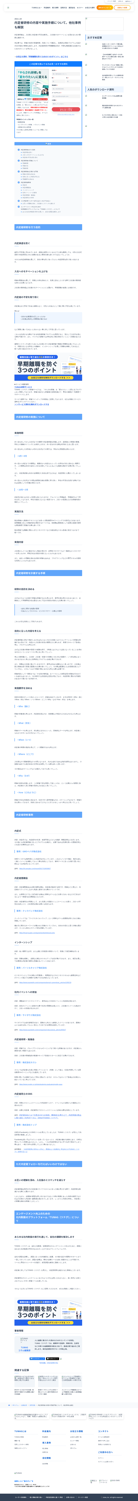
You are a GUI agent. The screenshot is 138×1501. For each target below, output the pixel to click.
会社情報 (45, 1463)
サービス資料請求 (103, 1437)
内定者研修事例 (26, 182)
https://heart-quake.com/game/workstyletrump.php (37, 933)
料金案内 (47, 7)
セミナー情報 (74, 1441)
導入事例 (55, 7)
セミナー (80, 7)
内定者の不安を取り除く (30, 157)
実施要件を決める (28, 179)
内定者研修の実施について (29, 160)
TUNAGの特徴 (19, 1437)
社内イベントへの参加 (30, 192)
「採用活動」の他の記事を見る (48, 1363)
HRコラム (15, 1405)
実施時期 (25, 163)
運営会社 (72, 7)
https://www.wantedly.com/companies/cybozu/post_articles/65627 (42, 1030)
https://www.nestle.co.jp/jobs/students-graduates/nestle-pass (40, 1084)
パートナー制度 (111, 1)
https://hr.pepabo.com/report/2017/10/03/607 (35, 868)
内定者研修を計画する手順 (29, 171)
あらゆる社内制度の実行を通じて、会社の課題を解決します (42, 212)
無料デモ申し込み (103, 1441)
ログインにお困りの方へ (106, 1461)
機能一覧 (17, 1441)
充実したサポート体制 (21, 1444)
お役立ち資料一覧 (76, 1437)
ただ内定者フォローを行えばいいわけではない (36, 201)
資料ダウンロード (104, 7)
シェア (41, 1359)
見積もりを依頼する (104, 1444)
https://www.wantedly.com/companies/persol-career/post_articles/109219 (45, 982)
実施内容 (25, 168)
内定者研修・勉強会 (29, 195)
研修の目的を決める (29, 174)
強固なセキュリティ (20, 1448)
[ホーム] (9, 1405)
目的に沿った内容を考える (31, 176)
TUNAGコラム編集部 (24, 1349)
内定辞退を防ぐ (27, 152)
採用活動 (32, 1405)
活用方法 (63, 7)
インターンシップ (28, 190)
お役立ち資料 (90, 7)
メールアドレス (57, 92)
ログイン (127, 1)
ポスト (55, 1359)
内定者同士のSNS (28, 197)
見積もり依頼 (122, 7)
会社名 (54, 70)
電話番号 (55, 85)
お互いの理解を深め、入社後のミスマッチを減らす (39, 203)
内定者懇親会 (27, 187)
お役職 (54, 100)
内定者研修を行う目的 (28, 150)
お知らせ (120, 1)
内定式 (25, 185)
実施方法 (25, 166)
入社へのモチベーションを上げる (33, 155)
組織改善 (24, 1405)
